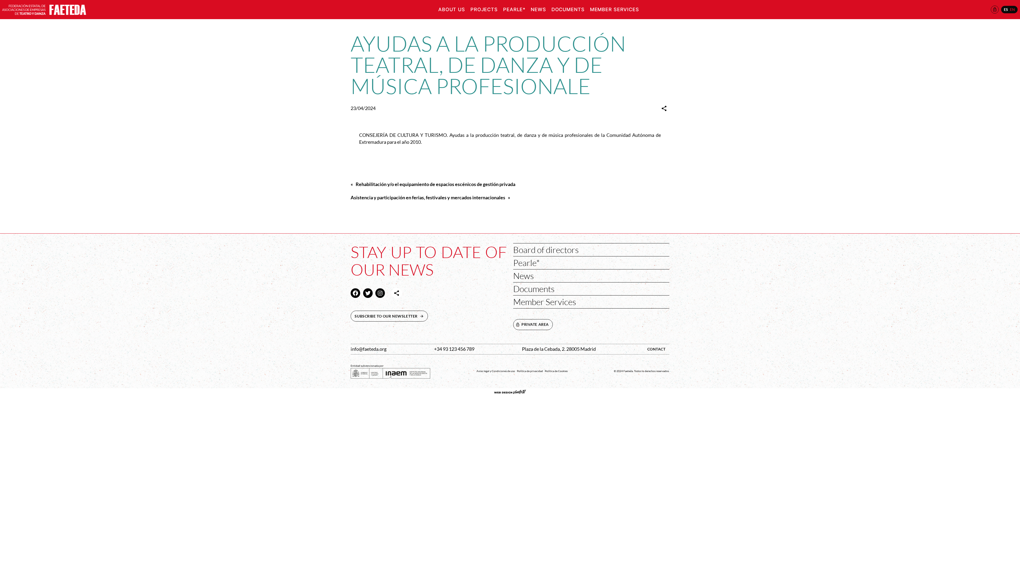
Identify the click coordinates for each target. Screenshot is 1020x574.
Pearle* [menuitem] (514, 9)
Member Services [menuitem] (614, 9)
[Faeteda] (44, 8)
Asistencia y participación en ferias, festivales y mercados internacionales (428, 197)
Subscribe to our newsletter (391, 316)
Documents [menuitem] (568, 9)
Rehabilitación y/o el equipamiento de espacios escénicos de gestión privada (435, 184)
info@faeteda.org (368, 349)
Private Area (535, 324)
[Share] (664, 108)
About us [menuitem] (451, 9)
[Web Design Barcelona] (510, 392)
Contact (656, 349)
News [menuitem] (538, 9)
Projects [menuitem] (484, 9)
